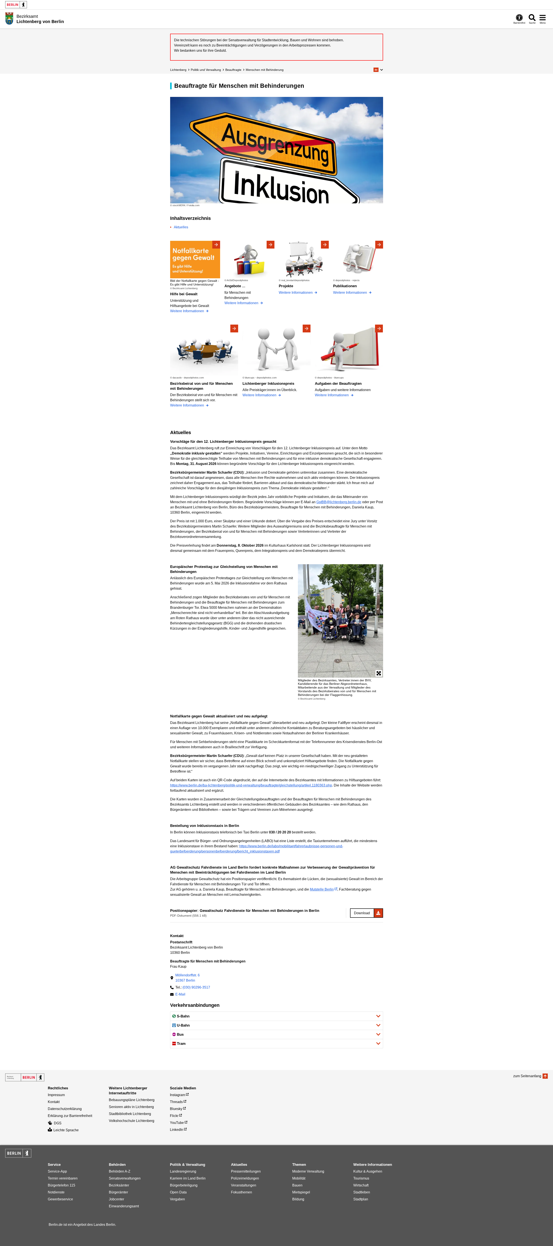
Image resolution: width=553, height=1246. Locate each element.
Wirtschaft (361, 1185)
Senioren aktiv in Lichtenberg (131, 1107)
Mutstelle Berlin (322, 889)
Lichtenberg (178, 69)
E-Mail (180, 994)
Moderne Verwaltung (308, 1171)
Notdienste (56, 1192)
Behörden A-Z (119, 1171)
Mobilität (298, 1178)
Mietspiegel (301, 1192)
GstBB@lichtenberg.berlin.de (338, 502)
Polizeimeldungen (245, 1178)
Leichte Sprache (66, 1130)
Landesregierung (183, 1171)
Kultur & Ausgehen (367, 1171)
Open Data (178, 1192)
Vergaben (177, 1199)
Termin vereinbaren (63, 1178)
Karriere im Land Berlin (188, 1178)
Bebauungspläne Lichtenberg (131, 1100)
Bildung (298, 1199)
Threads (176, 1102)
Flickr (174, 1116)
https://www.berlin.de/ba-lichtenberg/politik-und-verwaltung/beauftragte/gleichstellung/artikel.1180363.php (251, 785)
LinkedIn (176, 1130)
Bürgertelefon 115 (61, 1185)
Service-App (57, 1171)
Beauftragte (233, 69)
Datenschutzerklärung (65, 1109)
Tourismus (361, 1178)
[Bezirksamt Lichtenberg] (24, 1077)
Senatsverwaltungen (125, 1178)
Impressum (56, 1095)
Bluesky (176, 1109)
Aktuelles (181, 227)
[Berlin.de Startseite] (16, 4)
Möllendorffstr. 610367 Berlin (187, 977)
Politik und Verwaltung (206, 69)
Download (362, 913)
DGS (57, 1123)
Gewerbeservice (60, 1199)
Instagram (177, 1095)
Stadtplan (360, 1199)
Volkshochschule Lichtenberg (131, 1121)
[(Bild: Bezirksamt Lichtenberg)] (340, 621)
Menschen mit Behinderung (265, 69)
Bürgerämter (118, 1192)
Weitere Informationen (187, 311)
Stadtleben (361, 1192)
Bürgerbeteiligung (184, 1185)
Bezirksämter (119, 1185)
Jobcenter (116, 1199)
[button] (378, 70)
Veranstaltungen (243, 1185)
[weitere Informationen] (9, 18)
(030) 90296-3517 (196, 987)
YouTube (177, 1123)
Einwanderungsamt (124, 1206)
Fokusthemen (241, 1192)
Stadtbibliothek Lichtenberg (130, 1114)
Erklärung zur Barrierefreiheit (70, 1116)
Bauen (297, 1185)
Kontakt (54, 1102)
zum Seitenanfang (527, 1076)
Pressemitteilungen (246, 1171)
